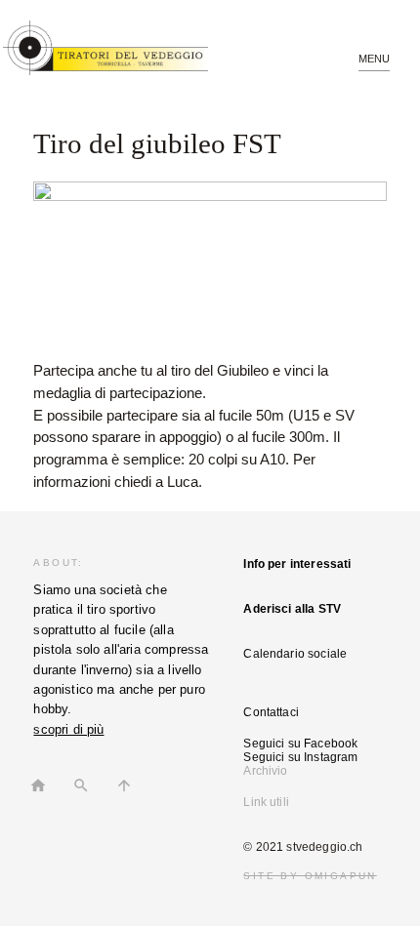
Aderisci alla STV (292, 609)
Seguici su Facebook (300, 743)
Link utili (266, 802)
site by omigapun (309, 875)
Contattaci (271, 712)
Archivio (265, 771)
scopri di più (68, 729)
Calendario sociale (295, 654)
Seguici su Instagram (300, 757)
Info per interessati (297, 564)
